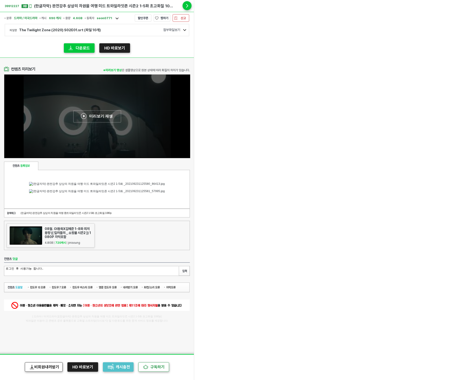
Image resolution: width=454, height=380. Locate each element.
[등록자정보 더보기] (117, 18)
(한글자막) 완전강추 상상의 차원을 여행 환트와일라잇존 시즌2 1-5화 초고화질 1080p (66, 213)
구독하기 (157, 367)
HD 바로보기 (114, 48)
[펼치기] (187, 5)
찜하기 (164, 18)
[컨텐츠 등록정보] (21, 166)
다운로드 (83, 48)
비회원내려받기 (46, 367)
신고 (183, 18)
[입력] (184, 271)
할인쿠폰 (143, 18)
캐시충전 (123, 367)
